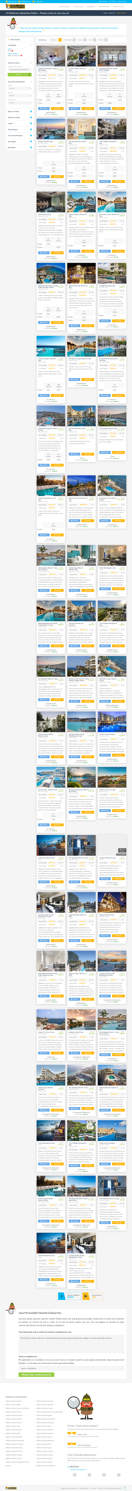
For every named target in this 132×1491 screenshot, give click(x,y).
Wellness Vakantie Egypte (44, 1415)
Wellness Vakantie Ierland (13, 1422)
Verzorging (12, 141)
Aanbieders (91, 6)
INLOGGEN (113, 1)
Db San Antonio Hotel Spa (77, 429)
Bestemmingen (104, 6)
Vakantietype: (13, 54)
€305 (114, 176)
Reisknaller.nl (50, 112)
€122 (53, 168)
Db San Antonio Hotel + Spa (78, 142)
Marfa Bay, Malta (74, 571)
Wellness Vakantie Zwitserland (46, 1465)
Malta (70, 289)
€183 (84, 317)
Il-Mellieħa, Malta (43, 571)
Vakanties (111, 13)
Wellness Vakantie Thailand (14, 1455)
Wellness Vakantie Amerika (45, 1401)
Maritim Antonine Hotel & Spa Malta (48, 69)
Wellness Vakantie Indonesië (45, 1422)
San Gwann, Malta (43, 1202)
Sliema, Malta (42, 362)
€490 (114, 245)
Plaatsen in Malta (14, 117)
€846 (109, 103)
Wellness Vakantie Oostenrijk (14, 1444)
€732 (58, 247)
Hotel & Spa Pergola (107, 734)
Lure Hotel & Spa (44, 214)
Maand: (10, 85)
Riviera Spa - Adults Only (47, 790)
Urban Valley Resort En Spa (47, 499)
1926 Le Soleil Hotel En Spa (47, 359)
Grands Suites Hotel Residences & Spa (76, 735)
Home (105, 13)
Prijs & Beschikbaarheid (16, 82)
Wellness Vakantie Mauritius (14, 1437)
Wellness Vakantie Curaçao (45, 1408)
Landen (10, 123)
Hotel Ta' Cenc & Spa (107, 790)
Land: (10, 49)
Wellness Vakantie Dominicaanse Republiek (50, 1412)
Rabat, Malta (103, 72)
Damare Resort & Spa (107, 858)
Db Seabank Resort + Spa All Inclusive (48, 568)
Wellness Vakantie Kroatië (13, 1430)
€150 (84, 100)
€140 (48, 314)
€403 (114, 315)
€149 (114, 173)
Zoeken (18, 74)
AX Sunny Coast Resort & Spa (80, 359)
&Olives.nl (50, 1057)
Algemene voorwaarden (69, 1488)
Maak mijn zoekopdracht (36, 1374)
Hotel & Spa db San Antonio (76, 624)
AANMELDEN (122, 1)
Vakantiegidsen (64, 6)
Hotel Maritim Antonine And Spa (108, 359)
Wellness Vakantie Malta (13, 1433)
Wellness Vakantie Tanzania (45, 1451)
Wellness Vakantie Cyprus (13, 1412)
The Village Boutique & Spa (108, 142)
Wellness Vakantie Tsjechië (45, 1455)
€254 (48, 459)
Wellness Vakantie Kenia (44, 1426)
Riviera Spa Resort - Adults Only (76, 568)
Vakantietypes (13, 129)
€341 (53, 529)
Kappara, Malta (73, 72)
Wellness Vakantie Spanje (44, 1447)
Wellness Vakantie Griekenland (46, 1419)
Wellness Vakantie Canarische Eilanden (17, 1408)
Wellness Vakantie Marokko (45, 1433)
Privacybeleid (83, 1488)
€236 (48, 244)
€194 (58, 317)
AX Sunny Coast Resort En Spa (109, 215)
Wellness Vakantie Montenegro (15, 1440)
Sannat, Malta (103, 791)
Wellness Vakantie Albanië (13, 1401)
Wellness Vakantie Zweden (45, 1462)
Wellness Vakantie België (13, 1404)
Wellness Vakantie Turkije (44, 1458)
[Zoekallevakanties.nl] (15, 6)
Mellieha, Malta (43, 72)
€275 (114, 390)
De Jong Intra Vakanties (112, 1000)
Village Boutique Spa (107, 286)
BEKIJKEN (58, 108)
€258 (120, 100)
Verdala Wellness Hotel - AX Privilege (108, 69)
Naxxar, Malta (103, 144)
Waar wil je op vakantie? (15, 66)
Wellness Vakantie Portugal (14, 1447)
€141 (84, 173)
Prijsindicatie (12, 99)
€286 (84, 245)
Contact (93, 1488)
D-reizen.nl (81, 255)
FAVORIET (44, 108)
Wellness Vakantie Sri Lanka (14, 1451)
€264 (58, 459)
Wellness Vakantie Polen (44, 1444)
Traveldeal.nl (112, 525)
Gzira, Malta (72, 737)
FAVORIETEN (104, 1)
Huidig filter (12, 45)
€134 (48, 100)
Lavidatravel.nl (81, 525)
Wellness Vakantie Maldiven (45, 1430)
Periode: (10, 92)
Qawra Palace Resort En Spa (78, 215)
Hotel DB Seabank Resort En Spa (48, 429)
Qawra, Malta (73, 144)
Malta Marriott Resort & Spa (78, 286)
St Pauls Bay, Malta (105, 501)
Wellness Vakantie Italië (13, 1426)
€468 (84, 320)
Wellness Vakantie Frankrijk (14, 1419)
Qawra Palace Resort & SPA (78, 915)
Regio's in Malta (13, 111)
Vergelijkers (78, 6)
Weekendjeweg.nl (112, 705)
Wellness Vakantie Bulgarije (45, 1404)
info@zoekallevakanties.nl (78, 1469)
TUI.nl (81, 458)
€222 (58, 103)
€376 (58, 390)
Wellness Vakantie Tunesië (14, 1458)
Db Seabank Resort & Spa (48, 679)
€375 (48, 390)
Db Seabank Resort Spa (108, 428)
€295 (53, 819)
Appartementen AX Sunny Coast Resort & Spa (48, 624)
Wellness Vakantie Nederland (45, 1440)
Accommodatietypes (15, 135)
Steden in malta (118, 6)
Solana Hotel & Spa (45, 141)
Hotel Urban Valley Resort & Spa (45, 735)
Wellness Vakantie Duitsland (14, 1415)
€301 (84, 103)
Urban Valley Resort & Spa (77, 69)
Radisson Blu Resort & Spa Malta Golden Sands (48, 286)
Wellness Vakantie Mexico (44, 1437)
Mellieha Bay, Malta (105, 430)
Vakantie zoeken (13, 63)
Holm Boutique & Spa (107, 568)
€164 (53, 171)
